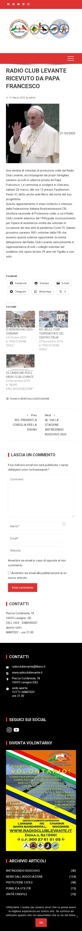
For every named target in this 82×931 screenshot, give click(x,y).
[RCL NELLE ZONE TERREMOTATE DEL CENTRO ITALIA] (53, 319)
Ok (41, 922)
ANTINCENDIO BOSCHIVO (23, 871)
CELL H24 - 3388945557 (21, 623)
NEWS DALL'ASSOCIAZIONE (34, 398)
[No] (77, 917)
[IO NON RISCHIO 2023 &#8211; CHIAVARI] (20, 319)
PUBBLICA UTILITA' (18, 888)
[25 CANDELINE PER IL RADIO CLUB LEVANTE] (20, 362)
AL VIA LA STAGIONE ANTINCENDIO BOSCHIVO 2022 (55, 424)
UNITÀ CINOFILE (16, 894)
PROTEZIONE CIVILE (19, 882)
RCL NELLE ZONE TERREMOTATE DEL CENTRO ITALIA (51, 333)
